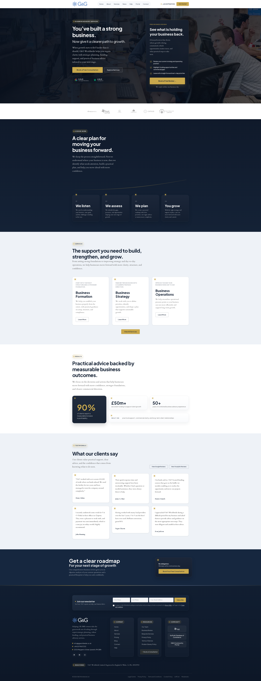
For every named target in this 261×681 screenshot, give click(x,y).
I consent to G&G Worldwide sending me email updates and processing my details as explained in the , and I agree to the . (149, 606)
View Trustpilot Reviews (179, 466)
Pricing (116, 637)
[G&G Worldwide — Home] (79, 4)
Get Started (183, 4)
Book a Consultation (150, 652)
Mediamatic (185, 677)
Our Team (145, 627)
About (109, 4)
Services (116, 4)
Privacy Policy (168, 605)
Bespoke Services (148, 634)
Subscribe (180, 600)
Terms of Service (147, 641)
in (74, 655)
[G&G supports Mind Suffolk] (177, 629)
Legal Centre (132, 677)
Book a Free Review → (167, 81)
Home (101, 4)
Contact (146, 4)
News (124, 4)
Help (131, 4)
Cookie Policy (168, 677)
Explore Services (113, 70)
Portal (138, 4)
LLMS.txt (176, 677)
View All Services (130, 332)
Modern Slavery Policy (149, 644)
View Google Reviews (159, 466)
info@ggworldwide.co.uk (82, 643)
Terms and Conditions (155, 677)
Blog (116, 641)
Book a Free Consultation (87, 70)
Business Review (147, 630)
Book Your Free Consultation (173, 571)
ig (85, 655)
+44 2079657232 (169, 4)
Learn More (82, 319)
